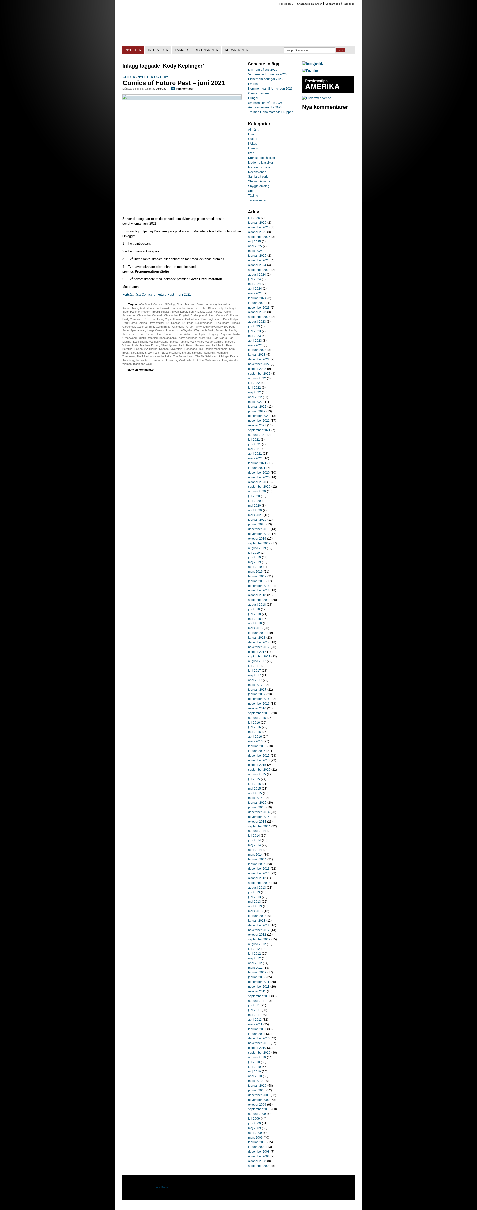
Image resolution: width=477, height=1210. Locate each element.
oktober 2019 (257, 538)
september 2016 (259, 713)
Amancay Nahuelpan (218, 304)
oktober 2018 (257, 595)
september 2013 (259, 883)
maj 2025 (254, 241)
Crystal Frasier (174, 319)
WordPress (162, 1187)
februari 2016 (257, 746)
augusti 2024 (257, 274)
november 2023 (259, 307)
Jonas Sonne (164, 334)
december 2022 (259, 359)
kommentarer (182, 88)
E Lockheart (221, 322)
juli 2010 (254, 1062)
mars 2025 (255, 251)
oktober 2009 (257, 1104)
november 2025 (259, 227)
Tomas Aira (142, 360)
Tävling (253, 195)
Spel (251, 191)
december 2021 (259, 416)
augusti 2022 (257, 378)
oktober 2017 (257, 652)
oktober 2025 (257, 232)
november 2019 (259, 534)
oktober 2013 (257, 878)
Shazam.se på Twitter (309, 3)
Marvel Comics (214, 341)
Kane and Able (168, 337)
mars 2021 (255, 458)
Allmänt (253, 129)
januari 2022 (256, 411)
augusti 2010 (257, 1057)
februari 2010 (257, 1085)
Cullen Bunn (192, 319)
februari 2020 (257, 519)
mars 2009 (255, 1137)
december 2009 (259, 1095)
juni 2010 (254, 1067)
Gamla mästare (258, 93)
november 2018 (259, 590)
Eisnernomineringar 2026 (265, 79)
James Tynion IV (226, 330)
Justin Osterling (148, 337)
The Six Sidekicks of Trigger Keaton (216, 356)
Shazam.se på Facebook (339, 3)
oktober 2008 (257, 1161)
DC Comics (173, 322)
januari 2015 (256, 807)
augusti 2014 (257, 831)
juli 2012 (254, 949)
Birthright (230, 308)
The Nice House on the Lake (154, 356)
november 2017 (259, 647)
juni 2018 (254, 614)
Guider (129, 77)
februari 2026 (257, 222)
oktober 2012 (257, 934)
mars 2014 (255, 854)
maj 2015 (254, 788)
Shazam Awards (259, 181)
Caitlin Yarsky (214, 311)
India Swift (207, 330)
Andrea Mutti (130, 308)
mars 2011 (255, 1024)
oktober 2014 (257, 821)
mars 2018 (255, 628)
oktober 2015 (257, 765)
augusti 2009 (257, 1114)
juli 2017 (254, 666)
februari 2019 (257, 576)
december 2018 (259, 586)
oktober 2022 (257, 369)
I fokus (252, 143)
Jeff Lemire (129, 334)
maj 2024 (254, 284)
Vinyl (182, 360)
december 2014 (259, 812)
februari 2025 (257, 255)
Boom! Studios (161, 311)
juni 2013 (254, 897)
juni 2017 (254, 670)
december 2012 (259, 925)
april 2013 (255, 906)
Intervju (253, 148)
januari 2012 (256, 977)
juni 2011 (254, 1010)
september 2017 (259, 656)
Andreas (161, 88)
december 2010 (259, 1038)
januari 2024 (256, 303)
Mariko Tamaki (179, 341)
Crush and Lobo (153, 319)
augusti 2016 (257, 718)
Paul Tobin (218, 345)
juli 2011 (254, 1005)
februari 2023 (257, 350)
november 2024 (259, 260)
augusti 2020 (257, 491)
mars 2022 (255, 402)
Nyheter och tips (153, 77)
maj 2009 (254, 1128)
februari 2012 (257, 972)
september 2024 (259, 270)
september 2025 (259, 237)
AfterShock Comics (150, 304)
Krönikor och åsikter (261, 158)
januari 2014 (256, 864)
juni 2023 (254, 331)
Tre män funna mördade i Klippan (270, 112)
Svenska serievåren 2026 (265, 102)
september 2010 (259, 1052)
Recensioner (257, 172)
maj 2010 (254, 1071)
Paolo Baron (186, 345)
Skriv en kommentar (140, 369)
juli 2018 (254, 609)
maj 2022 (254, 392)
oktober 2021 (257, 425)
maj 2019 (254, 562)
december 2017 (259, 642)
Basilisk (165, 308)
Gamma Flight (145, 326)
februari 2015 (257, 802)
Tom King (128, 360)
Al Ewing (169, 304)
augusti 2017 (257, 661)
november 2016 (259, 703)
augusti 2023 (257, 321)
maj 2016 (254, 732)
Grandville (178, 326)
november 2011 (258, 986)
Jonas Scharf (146, 334)
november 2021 (259, 420)
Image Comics (155, 330)
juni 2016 (254, 727)
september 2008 (259, 1166)
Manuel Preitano (158, 341)
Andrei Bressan (149, 308)
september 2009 (259, 1109)
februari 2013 (257, 916)
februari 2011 (257, 1029)
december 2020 (259, 472)
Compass (136, 319)
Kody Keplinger (188, 337)
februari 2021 (257, 463)
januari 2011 (256, 1034)
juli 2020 (254, 496)
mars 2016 (255, 741)
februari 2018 (257, 633)
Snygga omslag (258, 186)
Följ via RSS (286, 3)
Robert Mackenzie (216, 348)
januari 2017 (256, 694)
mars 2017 (255, 685)
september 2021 (259, 430)
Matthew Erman (149, 345)
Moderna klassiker (260, 162)
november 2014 (259, 817)
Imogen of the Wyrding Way (182, 330)
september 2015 (259, 769)
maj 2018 (254, 619)
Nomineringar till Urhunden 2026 (270, 88)
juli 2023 (254, 326)
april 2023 (255, 340)
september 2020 (259, 486)
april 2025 (255, 246)
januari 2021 (256, 468)
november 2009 (259, 1100)
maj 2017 (254, 675)
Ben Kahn (200, 308)
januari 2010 (256, 1090)
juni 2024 (254, 279)
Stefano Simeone (192, 352)
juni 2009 (254, 1123)
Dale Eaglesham (211, 319)
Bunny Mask (196, 311)
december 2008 (259, 1151)
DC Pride (187, 322)
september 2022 (259, 373)
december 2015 (259, 755)
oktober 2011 (257, 991)
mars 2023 (255, 345)
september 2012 (259, 939)
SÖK (340, 50)
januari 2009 (256, 1147)
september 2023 (259, 317)
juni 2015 (254, 784)
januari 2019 (256, 581)
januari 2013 (256, 920)
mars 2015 (255, 798)
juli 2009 (254, 1118)
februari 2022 (257, 406)
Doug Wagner (203, 322)
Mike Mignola (169, 345)
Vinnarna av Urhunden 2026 (267, 74)
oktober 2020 (257, 482)
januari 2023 (256, 354)
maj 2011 (254, 1015)
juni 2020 (254, 501)
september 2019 (259, 543)
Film (251, 134)
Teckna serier (257, 200)
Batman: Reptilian (182, 308)
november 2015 (259, 760)
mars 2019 (255, 571)
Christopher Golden (202, 315)
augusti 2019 (257, 548)
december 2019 (259, 529)
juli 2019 (254, 552)
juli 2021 (254, 439)
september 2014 (259, 826)
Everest (253, 84)
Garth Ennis (163, 326)
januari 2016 (256, 751)
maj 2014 (254, 845)
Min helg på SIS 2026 (262, 69)
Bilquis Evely (215, 308)
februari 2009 (257, 1142)
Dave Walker (156, 322)
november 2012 (259, 930)
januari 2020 (256, 524)
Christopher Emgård (176, 315)
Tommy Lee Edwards (164, 360)
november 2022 (259, 364)
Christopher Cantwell (149, 315)
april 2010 (255, 1076)
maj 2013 (254, 901)
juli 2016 (254, 722)
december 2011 (258, 982)
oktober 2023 (257, 312)
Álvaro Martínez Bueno (190, 304)
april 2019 (255, 567)
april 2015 (255, 793)
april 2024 (255, 288)
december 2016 (259, 699)
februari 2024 (257, 298)
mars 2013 (255, 911)
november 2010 (259, 1043)
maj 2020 (254, 505)
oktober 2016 (257, 708)
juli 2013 (254, 892)
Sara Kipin (137, 352)
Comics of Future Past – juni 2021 (174, 83)
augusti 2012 (257, 944)
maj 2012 (254, 958)
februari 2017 (257, 689)
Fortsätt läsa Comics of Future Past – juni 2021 (156, 294)
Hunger (253, 98)
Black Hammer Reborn (136, 311)
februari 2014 (257, 859)
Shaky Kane (152, 352)
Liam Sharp (140, 341)
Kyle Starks (220, 337)
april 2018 (255, 623)
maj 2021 (254, 449)
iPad (251, 153)
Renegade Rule (193, 348)
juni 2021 (254, 444)
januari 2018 (256, 637)
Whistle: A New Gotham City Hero (207, 360)
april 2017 (255, 680)
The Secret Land (183, 356)
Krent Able (205, 337)
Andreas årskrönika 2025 (265, 107)
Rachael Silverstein (170, 348)
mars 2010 (255, 1081)
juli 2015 (254, 779)
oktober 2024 (257, 265)
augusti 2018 (257, 604)
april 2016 (255, 736)
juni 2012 (254, 953)
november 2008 (259, 1156)
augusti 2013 (257, 887)
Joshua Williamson (185, 334)
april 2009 (255, 1133)
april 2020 (255, 510)
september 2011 (259, 996)
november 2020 (259, 477)
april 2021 (255, 453)
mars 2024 (255, 293)
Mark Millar (196, 341)
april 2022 (255, 397)
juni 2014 (254, 840)
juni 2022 (254, 387)
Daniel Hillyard (231, 319)
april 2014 (255, 850)
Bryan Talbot (179, 311)
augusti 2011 (257, 1001)
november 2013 (259, 873)
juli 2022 (254, 383)
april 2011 (255, 1019)
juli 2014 (254, 835)
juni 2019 (254, 557)
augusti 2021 (257, 435)
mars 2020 (255, 515)
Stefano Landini (170, 352)
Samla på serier (259, 176)
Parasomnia (202, 345)
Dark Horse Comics (135, 322)
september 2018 (259, 600)
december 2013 (259, 868)
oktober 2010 (257, 1048)
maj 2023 (254, 336)
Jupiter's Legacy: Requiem (215, 334)
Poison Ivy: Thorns (145, 348)
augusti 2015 (257, 774)
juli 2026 (254, 218)
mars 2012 (255, 967)
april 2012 (255, 963)
